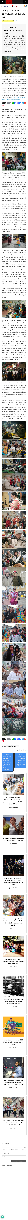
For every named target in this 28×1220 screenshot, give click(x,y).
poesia (9, 746)
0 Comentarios (21, 21)
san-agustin (15, 746)
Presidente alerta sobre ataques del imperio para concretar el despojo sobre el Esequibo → (21, 760)
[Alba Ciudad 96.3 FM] (14, 6)
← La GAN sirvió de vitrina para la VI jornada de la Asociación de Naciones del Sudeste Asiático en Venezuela (7, 762)
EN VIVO (9, 2)
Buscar (25, 3)
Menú (2, 3)
